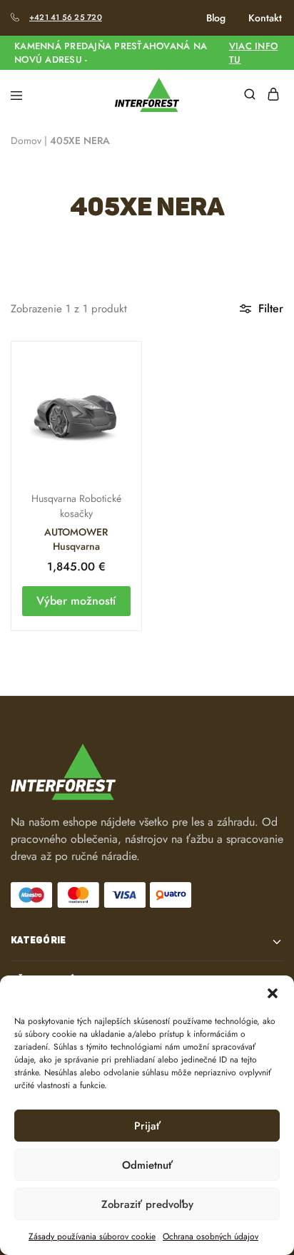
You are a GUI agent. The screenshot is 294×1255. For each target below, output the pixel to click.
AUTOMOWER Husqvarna (76, 539)
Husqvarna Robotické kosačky (76, 506)
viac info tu (253, 52)
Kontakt (265, 18)
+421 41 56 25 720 (65, 17)
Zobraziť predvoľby (147, 1204)
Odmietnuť (147, 1165)
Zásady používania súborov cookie (92, 1236)
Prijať (147, 1126)
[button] (272, 993)
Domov (26, 140)
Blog (215, 18)
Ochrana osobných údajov (210, 1236)
